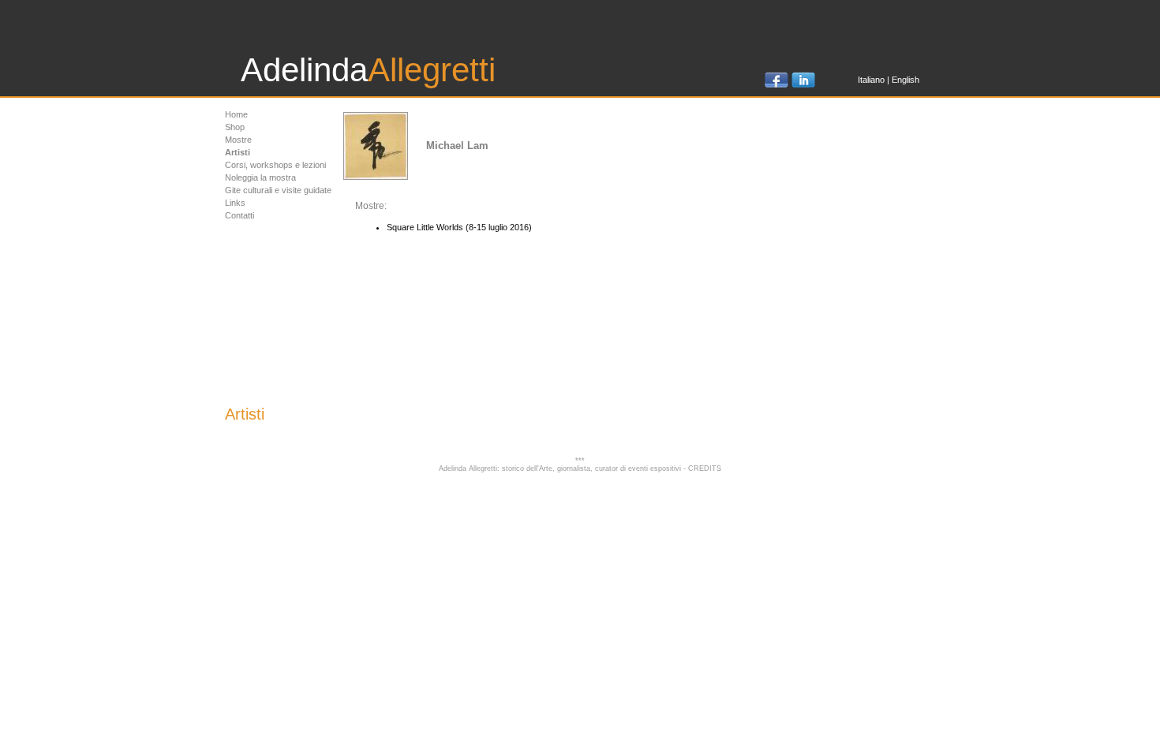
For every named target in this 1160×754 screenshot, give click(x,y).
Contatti (239, 215)
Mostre (238, 139)
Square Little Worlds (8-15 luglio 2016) (459, 227)
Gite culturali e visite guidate (278, 190)
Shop (235, 127)
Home (236, 114)
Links (235, 202)
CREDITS (704, 468)
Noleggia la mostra (260, 177)
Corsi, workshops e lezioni (275, 165)
